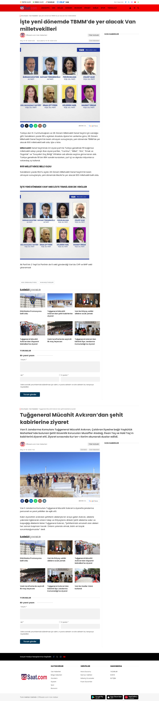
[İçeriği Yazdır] (44, 126)
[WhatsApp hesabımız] (138, 2)
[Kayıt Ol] (130, 7)
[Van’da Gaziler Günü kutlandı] (87, 575)
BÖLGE (60, 8)
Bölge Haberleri (56, 675)
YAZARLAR (113, 671)
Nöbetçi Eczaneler (87, 678)
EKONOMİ (78, 8)
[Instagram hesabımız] (131, 2)
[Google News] (93, 125)
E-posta (64, 375)
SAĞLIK (95, 8)
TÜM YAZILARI (94, 35)
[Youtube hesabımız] (135, 2)
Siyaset (53, 682)
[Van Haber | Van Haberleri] (28, 10)
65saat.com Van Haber (48, 697)
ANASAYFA (45, 8)
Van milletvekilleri (47, 282)
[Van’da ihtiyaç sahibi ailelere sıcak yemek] (87, 300)
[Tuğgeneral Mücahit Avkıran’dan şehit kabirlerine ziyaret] (60, 300)
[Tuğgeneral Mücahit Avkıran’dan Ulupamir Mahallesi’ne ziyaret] (32, 328)
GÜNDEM (68, 8)
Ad (22, 375)
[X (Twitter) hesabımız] (128, 2)
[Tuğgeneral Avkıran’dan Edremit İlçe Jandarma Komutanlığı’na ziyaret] (87, 328)
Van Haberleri (94, 41)
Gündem (84, 450)
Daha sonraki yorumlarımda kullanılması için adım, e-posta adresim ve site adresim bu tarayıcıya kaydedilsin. (57, 386)
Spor (52, 685)
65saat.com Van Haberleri (36, 35)
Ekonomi (54, 688)
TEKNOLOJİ (112, 8)
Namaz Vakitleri (86, 675)
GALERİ (26, 2)
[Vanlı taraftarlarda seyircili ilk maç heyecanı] (60, 328)
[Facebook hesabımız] (125, 2)
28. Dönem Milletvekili (29, 282)
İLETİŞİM (113, 678)
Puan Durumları (86, 682)
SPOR (103, 8)
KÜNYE (112, 675)
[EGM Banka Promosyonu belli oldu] (32, 300)
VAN (53, 8)
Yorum (24, 360)
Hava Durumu (86, 671)
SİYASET (87, 8)
